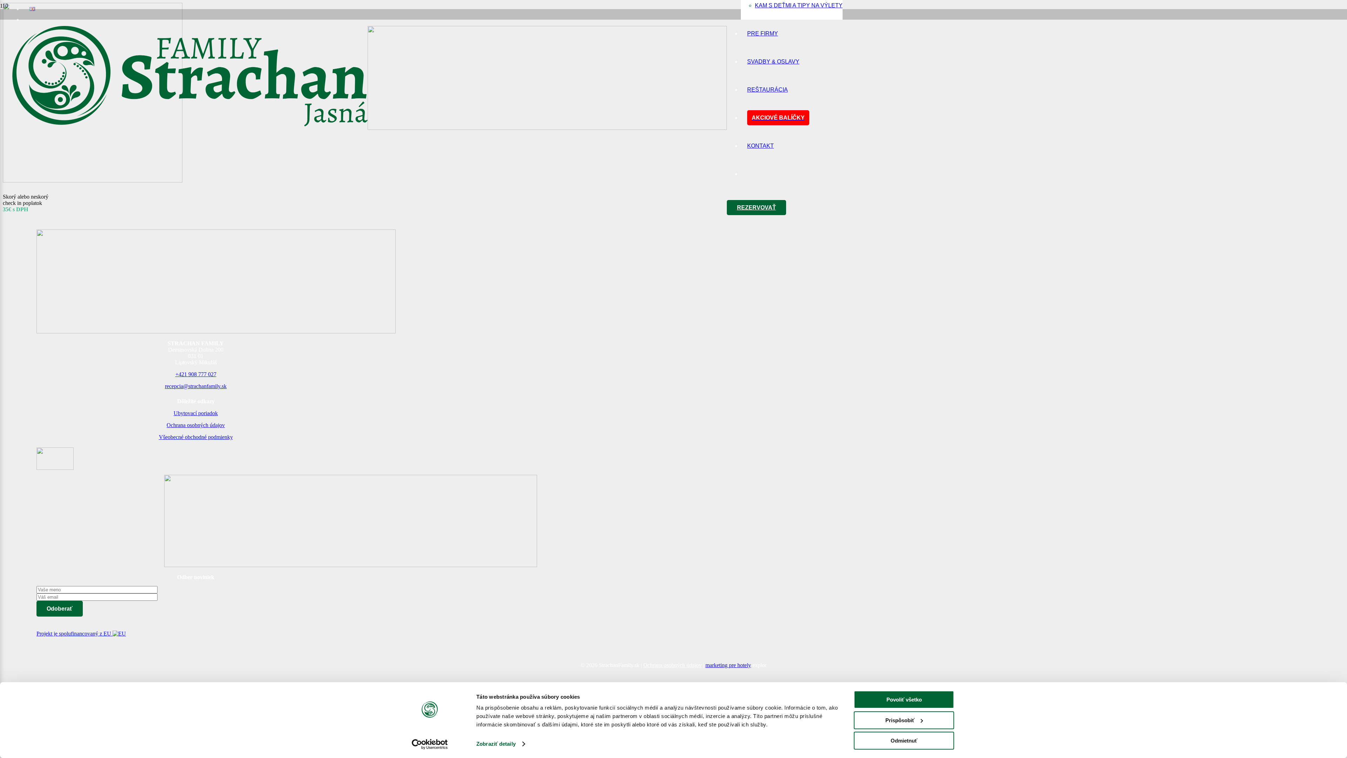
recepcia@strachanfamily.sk (196, 386)
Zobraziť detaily (496, 744)
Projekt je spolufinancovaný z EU (74, 634)
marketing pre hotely (728, 665)
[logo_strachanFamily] (367, 128)
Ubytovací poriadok (196, 413)
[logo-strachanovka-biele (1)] (55, 468)
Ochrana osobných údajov (196, 425)
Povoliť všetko (904, 700)
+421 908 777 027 (195, 374)
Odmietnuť (904, 741)
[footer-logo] (350, 565)
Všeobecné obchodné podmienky (196, 437)
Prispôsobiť (899, 720)
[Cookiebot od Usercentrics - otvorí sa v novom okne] (430, 744)
